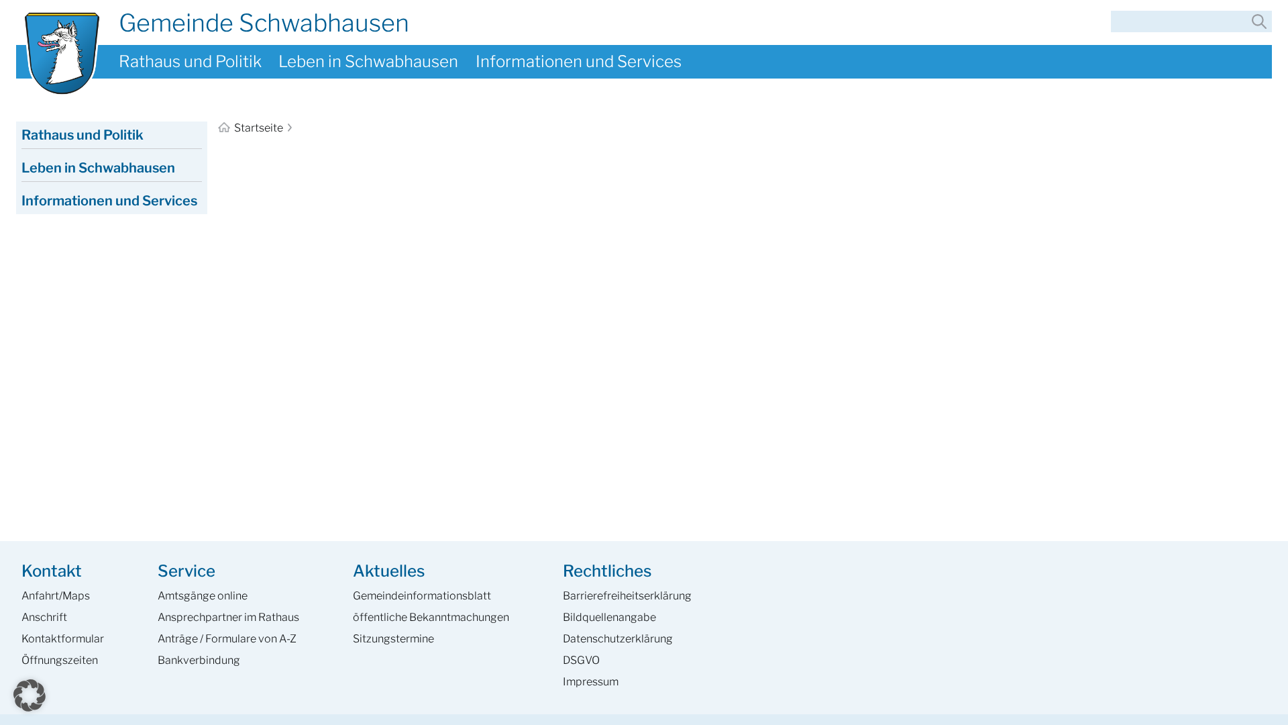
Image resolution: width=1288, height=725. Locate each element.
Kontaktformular (62, 638)
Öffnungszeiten (59, 660)
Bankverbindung (199, 660)
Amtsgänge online (203, 595)
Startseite (258, 128)
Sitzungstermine (393, 638)
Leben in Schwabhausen (368, 61)
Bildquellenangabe (609, 617)
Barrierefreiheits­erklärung (627, 595)
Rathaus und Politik (190, 61)
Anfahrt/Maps (55, 595)
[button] (29, 695)
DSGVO (581, 660)
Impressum (591, 681)
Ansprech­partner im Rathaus (228, 617)
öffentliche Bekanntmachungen (431, 617)
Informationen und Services (579, 61)
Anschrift (44, 617)
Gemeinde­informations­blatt (422, 595)
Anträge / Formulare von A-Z (227, 638)
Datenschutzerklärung (618, 638)
